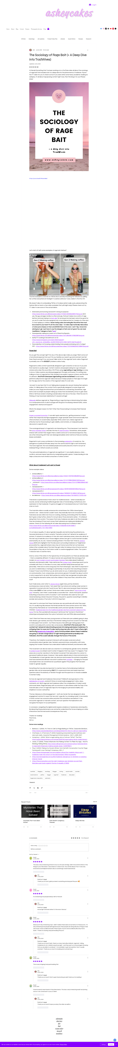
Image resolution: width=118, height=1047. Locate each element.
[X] (115, 28)
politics (42, 774)
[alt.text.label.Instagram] (103, 28)
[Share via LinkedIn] (38, 788)
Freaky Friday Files (52, 39)
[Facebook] (101, 28)
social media (69, 771)
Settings (104, 1044)
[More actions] (88, 50)
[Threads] (108, 28)
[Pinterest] (113, 28)
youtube (77, 771)
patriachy (47, 778)
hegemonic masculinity (36, 778)
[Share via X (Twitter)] (34, 788)
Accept (111, 1044)
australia (32, 771)
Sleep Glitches (79, 820)
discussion (72, 774)
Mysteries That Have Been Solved (31, 821)
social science (34, 774)
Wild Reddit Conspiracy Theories (56, 821)
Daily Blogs (31, 39)
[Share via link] (42, 788)
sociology (47, 771)
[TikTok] (106, 28)
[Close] (116, 1044)
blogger (55, 771)
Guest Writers (71, 39)
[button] (48, 28)
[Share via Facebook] (30, 788)
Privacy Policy (63, 1044)
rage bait (56, 774)
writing (61, 771)
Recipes (81, 39)
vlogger (49, 774)
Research (88, 39)
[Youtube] (110, 28)
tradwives (63, 774)
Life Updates (41, 39)
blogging (40, 771)
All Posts (23, 39)
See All (95, 801)
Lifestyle (63, 39)
